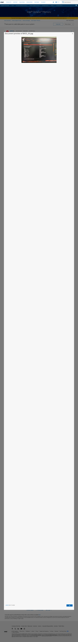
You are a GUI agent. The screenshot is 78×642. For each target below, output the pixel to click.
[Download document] (69, 605)
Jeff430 (7, 605)
